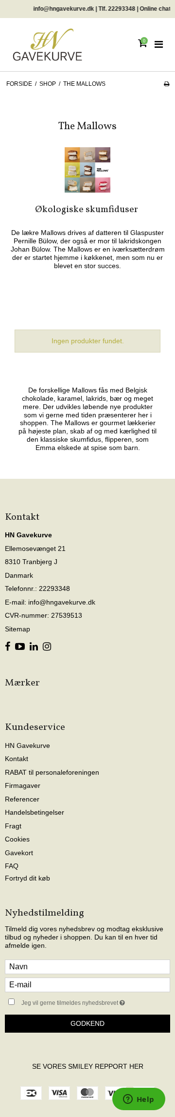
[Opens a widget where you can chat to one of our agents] (138, 1100)
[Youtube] (20, 647)
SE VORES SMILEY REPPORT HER (87, 1066)
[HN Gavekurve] (47, 44)
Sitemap (17, 629)
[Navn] (87, 966)
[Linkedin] (34, 647)
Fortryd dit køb (27, 878)
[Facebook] (7, 647)
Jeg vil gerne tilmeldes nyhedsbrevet (83, 1001)
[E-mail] (87, 984)
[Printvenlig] (166, 83)
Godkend (87, 1023)
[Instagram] (47, 647)
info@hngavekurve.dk (61, 602)
